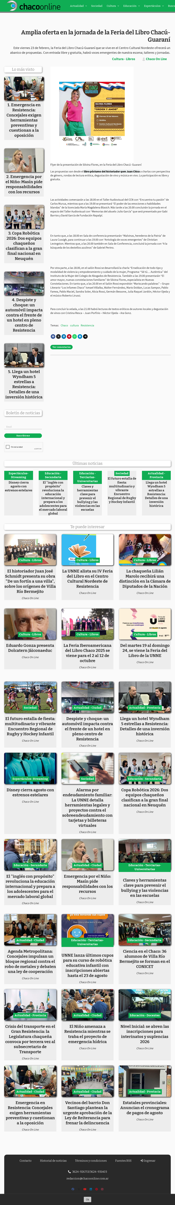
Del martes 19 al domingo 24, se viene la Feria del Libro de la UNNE (145, 650)
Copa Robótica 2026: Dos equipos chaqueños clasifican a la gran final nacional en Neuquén (144, 797)
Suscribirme (23, 435)
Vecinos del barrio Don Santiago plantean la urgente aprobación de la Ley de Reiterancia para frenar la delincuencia (87, 1112)
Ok (87, 1199)
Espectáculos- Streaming (18, 475)
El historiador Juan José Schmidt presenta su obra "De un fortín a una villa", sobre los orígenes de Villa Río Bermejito (30, 581)
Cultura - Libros (123, 59)
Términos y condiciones (91, 1160)
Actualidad (77, 5)
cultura (74, 325)
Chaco (64, 325)
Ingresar (149, 1160)
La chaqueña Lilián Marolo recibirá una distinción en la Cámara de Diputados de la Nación (145, 579)
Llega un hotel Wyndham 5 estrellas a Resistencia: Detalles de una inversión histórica (156, 494)
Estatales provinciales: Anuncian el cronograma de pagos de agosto (144, 1107)
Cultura (111, 5)
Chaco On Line (156, 59)
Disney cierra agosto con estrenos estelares (18, 486)
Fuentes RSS (123, 1160)
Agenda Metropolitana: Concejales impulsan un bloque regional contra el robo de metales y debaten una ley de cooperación (30, 961)
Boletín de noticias (23, 413)
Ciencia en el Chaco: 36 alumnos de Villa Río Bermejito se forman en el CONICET (144, 959)
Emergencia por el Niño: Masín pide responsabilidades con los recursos (87, 884)
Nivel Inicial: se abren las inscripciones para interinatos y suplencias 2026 (145, 1034)
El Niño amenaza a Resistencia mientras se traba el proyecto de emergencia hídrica (87, 1034)
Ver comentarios (61, 347)
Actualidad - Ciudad (87, 707)
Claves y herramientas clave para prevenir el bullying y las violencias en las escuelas (87, 498)
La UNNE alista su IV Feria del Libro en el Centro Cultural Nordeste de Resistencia (87, 579)
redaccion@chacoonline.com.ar (87, 1178)
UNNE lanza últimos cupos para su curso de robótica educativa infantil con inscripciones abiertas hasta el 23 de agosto (87, 965)
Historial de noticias (53, 1160)
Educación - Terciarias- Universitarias (87, 477)
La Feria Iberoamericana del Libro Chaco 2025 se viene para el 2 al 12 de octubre (87, 653)
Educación (130, 5)
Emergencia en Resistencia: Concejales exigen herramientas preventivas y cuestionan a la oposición (30, 1112)
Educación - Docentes (145, 1015)
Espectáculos (152, 5)
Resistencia (87, 325)
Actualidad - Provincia (156, 475)
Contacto (26, 1160)
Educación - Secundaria (53, 475)
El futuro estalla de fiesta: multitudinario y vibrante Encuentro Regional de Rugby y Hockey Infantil (122, 490)
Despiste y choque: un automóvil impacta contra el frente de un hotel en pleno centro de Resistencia (87, 728)
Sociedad (96, 5)
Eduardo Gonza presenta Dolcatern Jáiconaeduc (30, 648)
